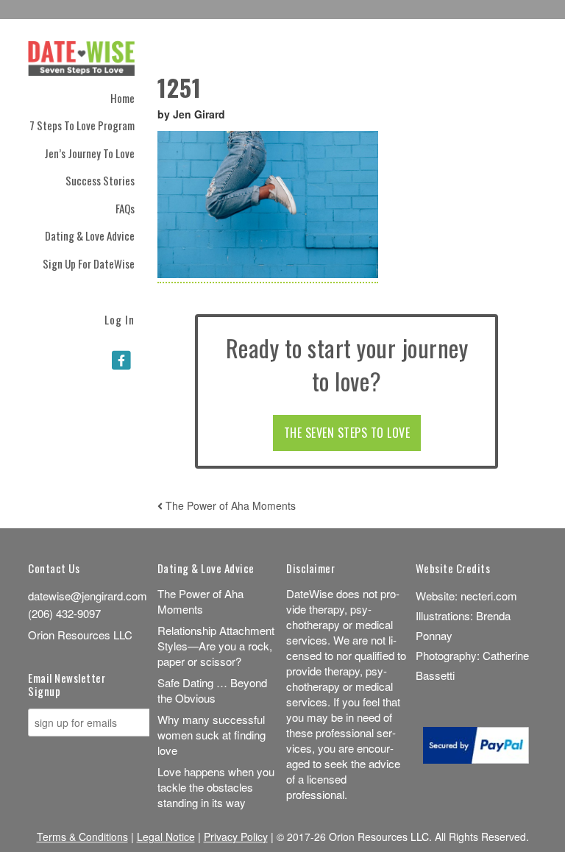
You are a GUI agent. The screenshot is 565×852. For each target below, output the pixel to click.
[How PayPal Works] (476, 759)
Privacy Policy (236, 836)
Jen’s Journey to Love (89, 153)
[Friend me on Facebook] (121, 359)
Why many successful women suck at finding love (211, 734)
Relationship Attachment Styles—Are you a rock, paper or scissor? (215, 645)
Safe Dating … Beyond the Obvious (212, 690)
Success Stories (100, 180)
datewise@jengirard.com (87, 595)
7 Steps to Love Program (82, 125)
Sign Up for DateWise (89, 263)
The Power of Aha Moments (229, 505)
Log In (119, 318)
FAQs (125, 208)
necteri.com (489, 595)
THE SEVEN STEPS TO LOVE (347, 432)
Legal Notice (166, 836)
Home (122, 98)
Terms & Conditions (82, 836)
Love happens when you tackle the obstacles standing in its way (215, 787)
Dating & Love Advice (90, 235)
